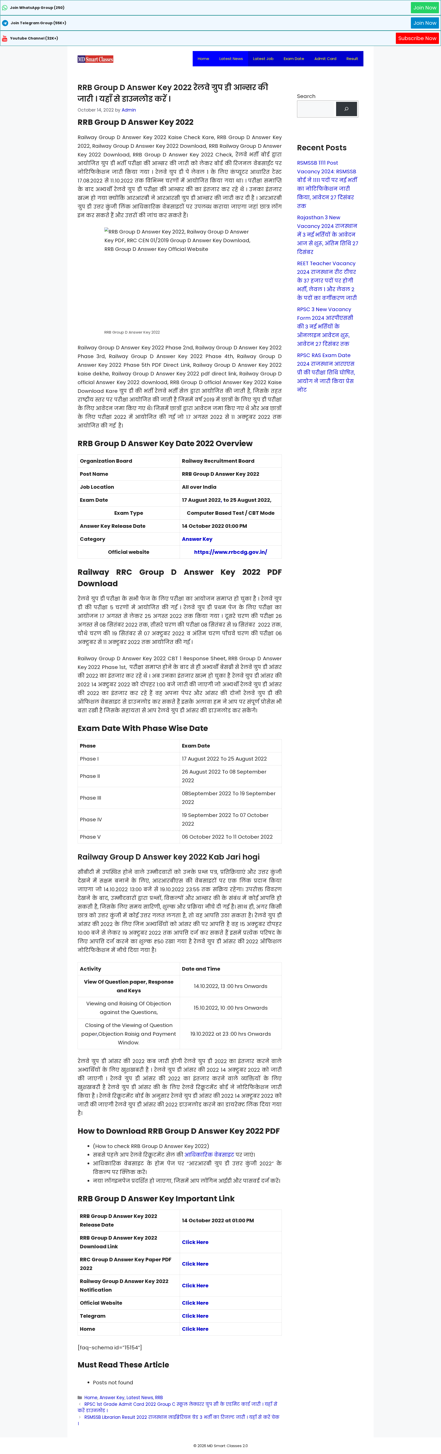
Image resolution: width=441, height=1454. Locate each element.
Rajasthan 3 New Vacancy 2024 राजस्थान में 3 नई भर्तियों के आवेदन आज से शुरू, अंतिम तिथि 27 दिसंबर (327, 235)
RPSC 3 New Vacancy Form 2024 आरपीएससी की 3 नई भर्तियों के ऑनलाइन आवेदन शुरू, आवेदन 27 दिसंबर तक (325, 327)
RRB (159, 1398)
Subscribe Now (417, 38)
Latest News (231, 58)
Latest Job (263, 58)
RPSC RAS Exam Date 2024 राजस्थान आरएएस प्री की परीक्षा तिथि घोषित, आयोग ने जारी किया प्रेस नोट (326, 373)
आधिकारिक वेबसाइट (209, 1154)
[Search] (346, 109)
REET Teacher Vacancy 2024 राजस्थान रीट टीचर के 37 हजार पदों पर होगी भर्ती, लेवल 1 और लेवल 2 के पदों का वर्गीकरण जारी (327, 281)
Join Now (424, 7)
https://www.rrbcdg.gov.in (229, 552)
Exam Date (294, 58)
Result (352, 58)
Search (306, 96)
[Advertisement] (220, 1443)
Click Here (195, 1242)
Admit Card (325, 58)
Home (203, 58)
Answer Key (197, 539)
